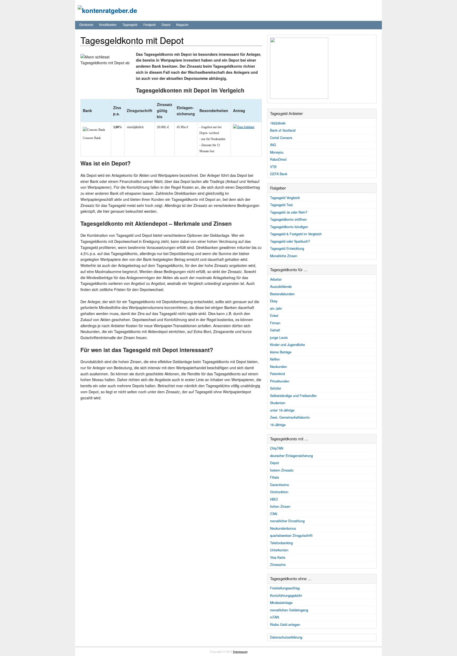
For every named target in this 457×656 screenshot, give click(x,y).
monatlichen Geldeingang (289, 610)
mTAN (274, 617)
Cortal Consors (281, 137)
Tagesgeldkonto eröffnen (288, 219)
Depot (166, 25)
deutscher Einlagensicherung (291, 455)
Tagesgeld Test (281, 204)
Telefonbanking (281, 542)
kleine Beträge (280, 352)
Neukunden (278, 366)
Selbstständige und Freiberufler (293, 395)
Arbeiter (276, 279)
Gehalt (275, 330)
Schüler (275, 388)
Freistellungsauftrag (285, 588)
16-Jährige (278, 424)
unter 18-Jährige (282, 410)
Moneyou (277, 152)
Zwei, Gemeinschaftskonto (290, 417)
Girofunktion (279, 491)
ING (273, 144)
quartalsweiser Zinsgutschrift (291, 535)
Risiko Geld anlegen (285, 624)
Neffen (275, 359)
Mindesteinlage (281, 602)
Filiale (274, 477)
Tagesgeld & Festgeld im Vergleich (296, 234)
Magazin (182, 25)
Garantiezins (279, 484)
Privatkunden (279, 381)
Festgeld (149, 25)
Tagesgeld (130, 25)
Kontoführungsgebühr (286, 595)
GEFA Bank (278, 174)
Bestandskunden (282, 294)
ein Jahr (276, 308)
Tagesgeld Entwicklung (287, 248)
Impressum (240, 651)
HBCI (274, 499)
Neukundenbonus (283, 528)
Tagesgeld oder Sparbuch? (290, 241)
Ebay (273, 301)
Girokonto (86, 25)
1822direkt (278, 123)
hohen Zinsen (280, 506)
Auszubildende (281, 286)
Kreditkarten (108, 25)
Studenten (277, 402)
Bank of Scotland (282, 130)
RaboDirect (278, 159)
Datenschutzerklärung (286, 637)
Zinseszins (278, 564)
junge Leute (279, 337)
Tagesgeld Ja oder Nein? (288, 212)
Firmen (275, 323)
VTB (273, 166)
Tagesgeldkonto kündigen (289, 226)
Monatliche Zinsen (283, 255)
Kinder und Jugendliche (287, 344)
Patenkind (277, 373)
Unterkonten (279, 550)
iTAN (273, 513)
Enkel (274, 315)
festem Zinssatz (282, 470)
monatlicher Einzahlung (287, 521)
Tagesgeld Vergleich (285, 197)
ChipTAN (276, 448)
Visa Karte (277, 557)
